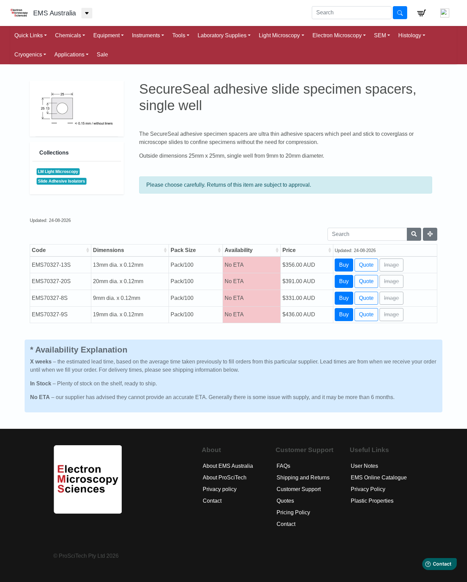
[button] (421, 13)
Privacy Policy (368, 489)
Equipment (106, 35)
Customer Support (299, 489)
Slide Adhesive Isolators (61, 181)
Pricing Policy (293, 512)
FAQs (283, 466)
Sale (102, 54)
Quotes (285, 501)
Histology (409, 35)
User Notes (364, 466)
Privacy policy (220, 489)
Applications (69, 54)
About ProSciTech (224, 477)
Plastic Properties (372, 501)
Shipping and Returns (303, 477)
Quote (366, 265)
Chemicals (68, 35)
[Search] (414, 234)
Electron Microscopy (337, 35)
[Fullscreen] (430, 234)
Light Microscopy (279, 35)
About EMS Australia (228, 466)
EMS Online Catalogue (379, 477)
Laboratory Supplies (222, 35)
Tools (178, 35)
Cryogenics (28, 54)
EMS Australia (54, 13)
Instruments (146, 35)
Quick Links (28, 35)
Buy (344, 265)
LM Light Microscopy (58, 171)
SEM (380, 35)
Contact (212, 501)
